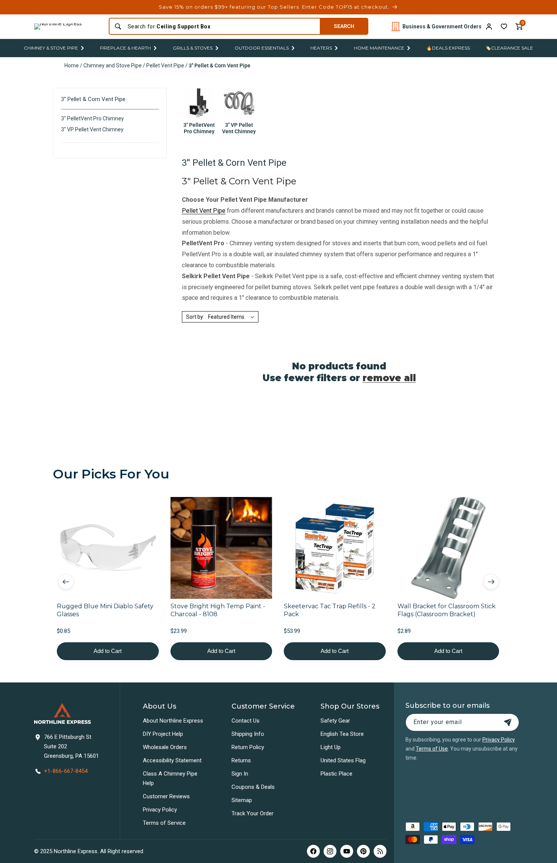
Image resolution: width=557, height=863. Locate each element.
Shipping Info (248, 734)
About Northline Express (173, 720)
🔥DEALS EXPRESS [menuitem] (448, 48)
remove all (389, 377)
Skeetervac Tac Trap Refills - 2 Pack (330, 609)
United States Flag (343, 760)
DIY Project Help (163, 734)
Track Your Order (253, 813)
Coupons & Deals (253, 787)
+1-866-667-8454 (66, 771)
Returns (241, 760)
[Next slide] (491, 582)
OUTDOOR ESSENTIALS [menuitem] (262, 48)
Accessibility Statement (172, 760)
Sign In (240, 773)
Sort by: (195, 317)
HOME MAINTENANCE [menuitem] (379, 48)
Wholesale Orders (165, 747)
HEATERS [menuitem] (321, 48)
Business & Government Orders (442, 26)
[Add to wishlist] (504, 26)
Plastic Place (336, 773)
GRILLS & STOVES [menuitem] (193, 48)
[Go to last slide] (66, 582)
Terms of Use (432, 749)
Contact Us (246, 720)
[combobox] (221, 26)
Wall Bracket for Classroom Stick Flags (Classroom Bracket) (446, 609)
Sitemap (242, 800)
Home (71, 65)
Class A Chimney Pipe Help (170, 778)
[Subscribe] (508, 722)
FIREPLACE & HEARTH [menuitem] (125, 48)
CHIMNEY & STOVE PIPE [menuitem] (51, 48)
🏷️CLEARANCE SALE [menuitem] (509, 48)
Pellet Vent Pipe (165, 65)
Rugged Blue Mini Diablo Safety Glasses (105, 609)
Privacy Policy (160, 809)
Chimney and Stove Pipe (112, 65)
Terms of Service (164, 822)
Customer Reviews (166, 796)
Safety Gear (335, 720)
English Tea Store (342, 734)
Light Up (331, 747)
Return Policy (248, 747)
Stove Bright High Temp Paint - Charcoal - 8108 (218, 609)
